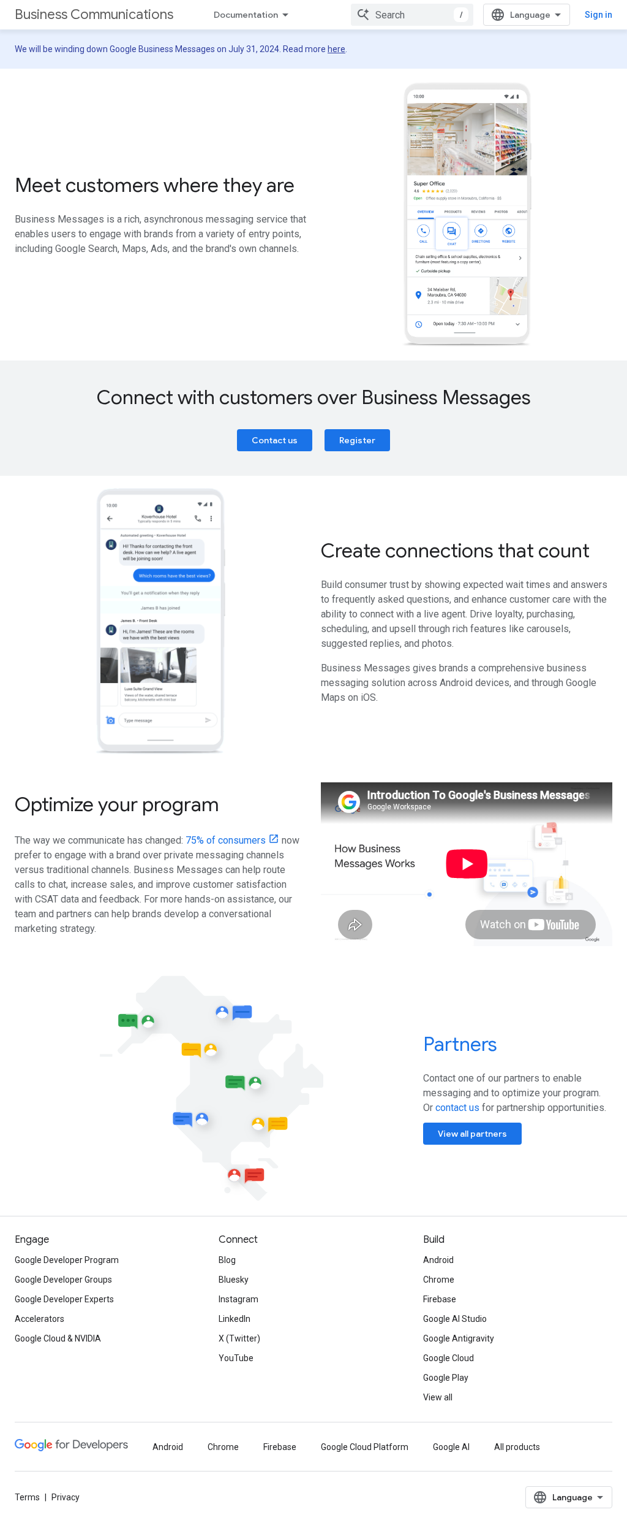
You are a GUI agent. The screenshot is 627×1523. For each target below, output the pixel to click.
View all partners (472, 1133)
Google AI (451, 1447)
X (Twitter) (239, 1338)
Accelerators (39, 1319)
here (336, 49)
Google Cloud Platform (364, 1447)
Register (357, 440)
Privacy (65, 1497)
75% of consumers (226, 840)
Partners (460, 1044)
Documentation (246, 14)
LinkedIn (234, 1319)
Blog (227, 1260)
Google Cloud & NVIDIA (58, 1338)
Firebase (439, 1299)
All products (517, 1447)
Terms (27, 1497)
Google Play (445, 1378)
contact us (457, 1107)
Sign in (598, 15)
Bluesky (234, 1279)
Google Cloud (448, 1358)
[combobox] (412, 15)
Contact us (275, 440)
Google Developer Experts (64, 1299)
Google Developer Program (67, 1260)
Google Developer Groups (63, 1279)
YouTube (236, 1358)
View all (437, 1397)
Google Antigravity (458, 1338)
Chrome (438, 1279)
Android (438, 1260)
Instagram (238, 1299)
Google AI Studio (455, 1319)
